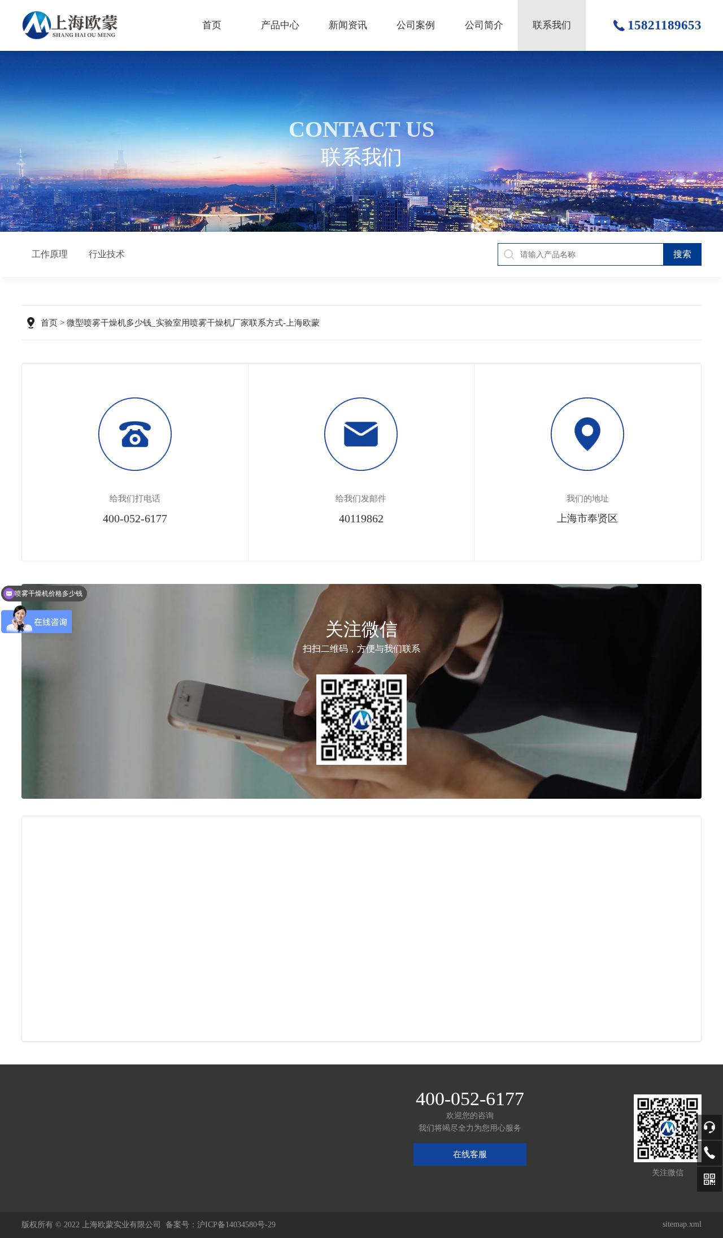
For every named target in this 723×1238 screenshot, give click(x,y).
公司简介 (484, 25)
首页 (211, 25)
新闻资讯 (348, 25)
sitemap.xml (682, 1224)
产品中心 (280, 25)
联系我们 (552, 25)
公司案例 (416, 25)
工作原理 (50, 254)
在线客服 (470, 1154)
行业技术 (107, 254)
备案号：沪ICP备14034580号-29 (220, 1224)
